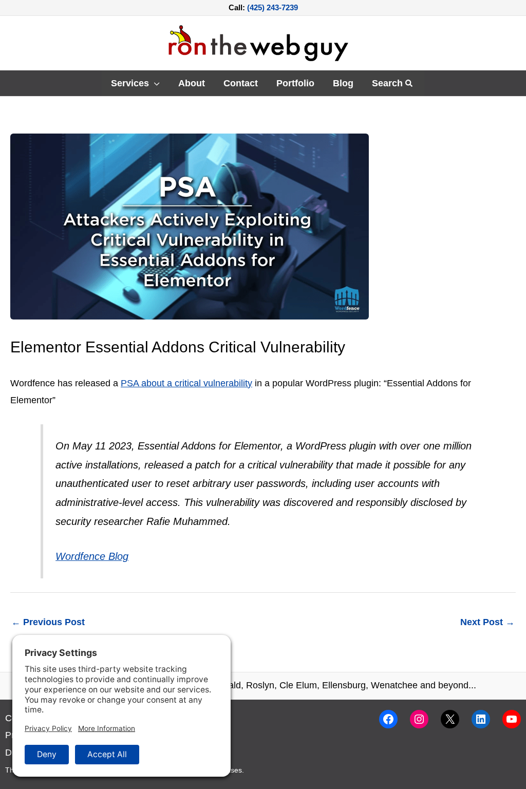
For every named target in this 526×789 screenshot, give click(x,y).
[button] (154, 83)
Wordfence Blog (91, 556)
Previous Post (48, 622)
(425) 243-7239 (272, 7)
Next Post (487, 622)
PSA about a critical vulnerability (186, 383)
